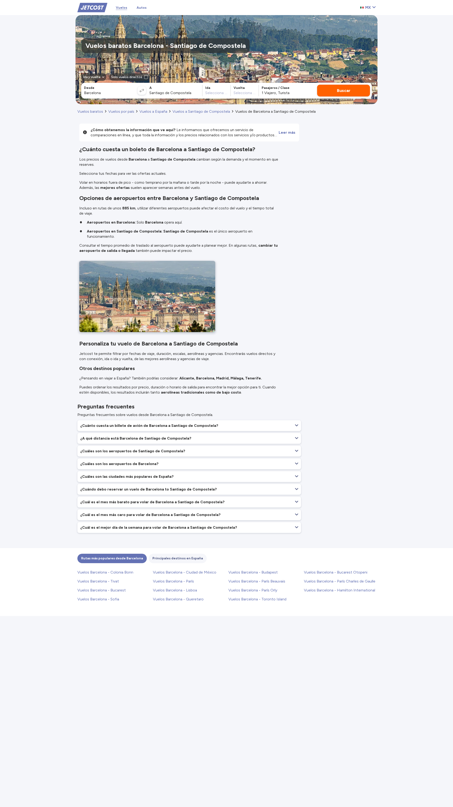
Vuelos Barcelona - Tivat (98, 581)
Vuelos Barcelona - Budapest (253, 572)
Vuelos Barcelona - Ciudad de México (184, 572)
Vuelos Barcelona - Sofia (98, 599)
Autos (142, 8)
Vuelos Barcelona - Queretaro (178, 599)
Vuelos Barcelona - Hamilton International (339, 590)
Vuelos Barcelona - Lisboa (175, 590)
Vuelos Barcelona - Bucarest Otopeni (335, 572)
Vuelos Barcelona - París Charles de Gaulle (339, 581)
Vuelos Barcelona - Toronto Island (257, 599)
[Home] (92, 7)
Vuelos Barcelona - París (173, 581)
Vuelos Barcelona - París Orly (252, 590)
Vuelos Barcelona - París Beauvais (256, 581)
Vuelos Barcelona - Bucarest (101, 590)
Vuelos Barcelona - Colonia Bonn (105, 572)
